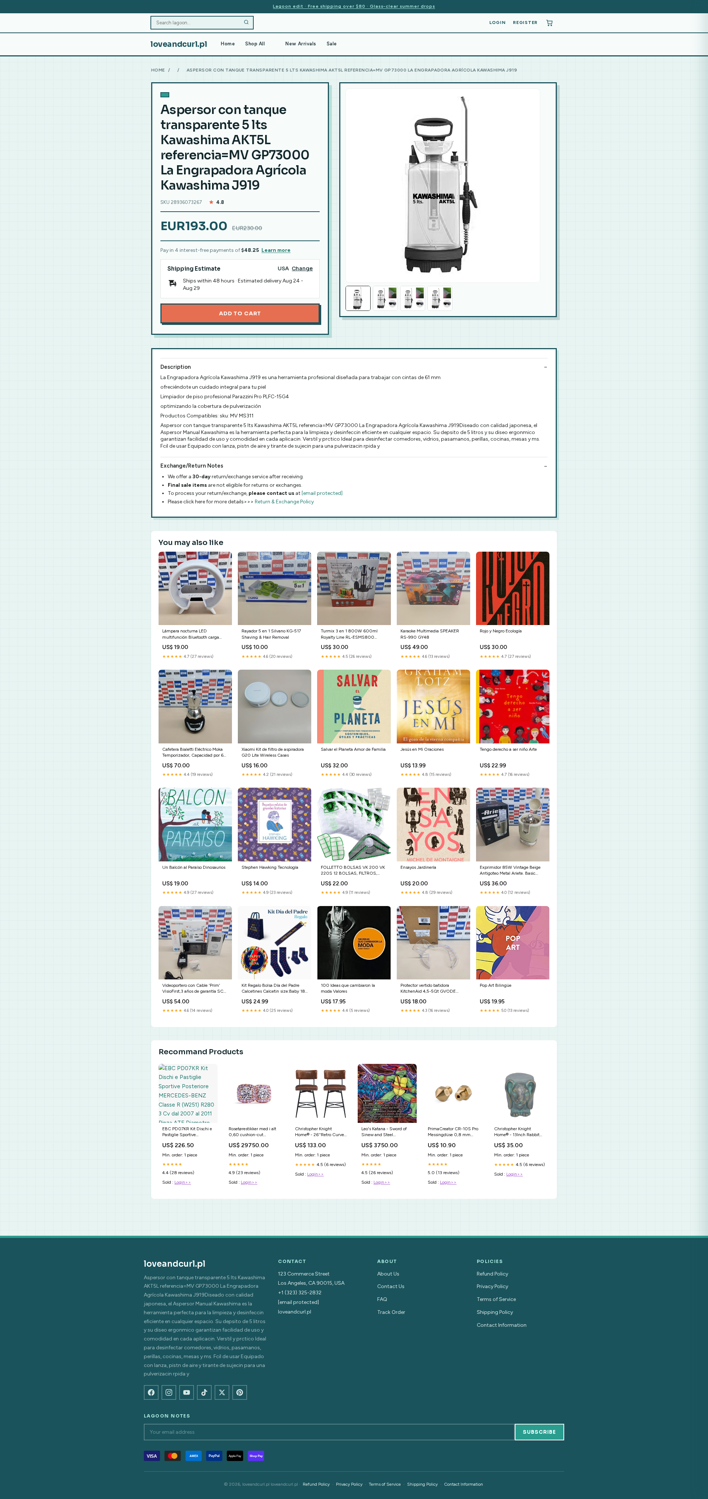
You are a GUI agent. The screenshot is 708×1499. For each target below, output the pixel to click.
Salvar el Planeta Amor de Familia (353, 749)
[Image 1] (358, 298)
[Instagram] (169, 1392)
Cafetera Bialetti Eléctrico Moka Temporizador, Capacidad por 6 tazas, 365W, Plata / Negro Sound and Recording (192, 753)
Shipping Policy (495, 1312)
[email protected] (322, 493)
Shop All (255, 43)
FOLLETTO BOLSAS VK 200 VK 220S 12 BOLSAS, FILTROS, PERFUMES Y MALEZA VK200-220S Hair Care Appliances (353, 871)
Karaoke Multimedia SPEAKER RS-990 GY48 (429, 633)
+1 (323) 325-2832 (300, 1293)
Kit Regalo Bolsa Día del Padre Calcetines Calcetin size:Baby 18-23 (274, 989)
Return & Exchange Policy (284, 502)
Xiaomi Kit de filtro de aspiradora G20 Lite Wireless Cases (273, 752)
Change (302, 269)
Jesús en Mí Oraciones (422, 749)
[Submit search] (246, 23)
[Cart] (549, 23)
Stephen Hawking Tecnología (270, 867)
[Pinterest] (239, 1392)
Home (228, 43)
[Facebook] (151, 1392)
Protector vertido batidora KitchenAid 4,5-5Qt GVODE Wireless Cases (428, 989)
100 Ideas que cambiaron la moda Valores (348, 988)
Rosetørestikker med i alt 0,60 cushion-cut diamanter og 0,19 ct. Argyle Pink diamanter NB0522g (252, 1132)
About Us (388, 1274)
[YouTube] (186, 1392)
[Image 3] (412, 298)
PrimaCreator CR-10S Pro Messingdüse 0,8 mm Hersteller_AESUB (453, 1132)
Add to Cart (240, 313)
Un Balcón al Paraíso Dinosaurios (193, 867)
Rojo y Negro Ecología (501, 631)
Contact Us (391, 1286)
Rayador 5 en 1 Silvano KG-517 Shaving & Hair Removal (271, 633)
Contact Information (502, 1325)
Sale (332, 43)
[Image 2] (385, 298)
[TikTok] (204, 1392)
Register (525, 22)
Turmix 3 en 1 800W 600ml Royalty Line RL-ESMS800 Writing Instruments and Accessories (349, 634)
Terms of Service (496, 1299)
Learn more (276, 250)
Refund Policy (492, 1274)
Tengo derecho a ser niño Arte (508, 749)
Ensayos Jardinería (418, 867)
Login (497, 22)
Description (175, 367)
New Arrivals (300, 43)
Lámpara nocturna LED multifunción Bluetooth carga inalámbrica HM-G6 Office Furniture (190, 634)
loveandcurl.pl (178, 44)
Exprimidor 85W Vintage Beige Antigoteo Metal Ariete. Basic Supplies (510, 871)
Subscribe (539, 1432)
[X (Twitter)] (222, 1392)
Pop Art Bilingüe (495, 985)
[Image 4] (439, 298)
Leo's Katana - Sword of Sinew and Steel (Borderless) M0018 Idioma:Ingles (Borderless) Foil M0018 (386, 1132)
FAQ (382, 1299)
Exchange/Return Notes (191, 465)
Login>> (182, 1182)
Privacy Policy (492, 1286)
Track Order (391, 1312)
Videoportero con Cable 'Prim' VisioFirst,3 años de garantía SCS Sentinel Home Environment (194, 989)
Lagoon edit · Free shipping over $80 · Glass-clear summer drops (354, 6)
